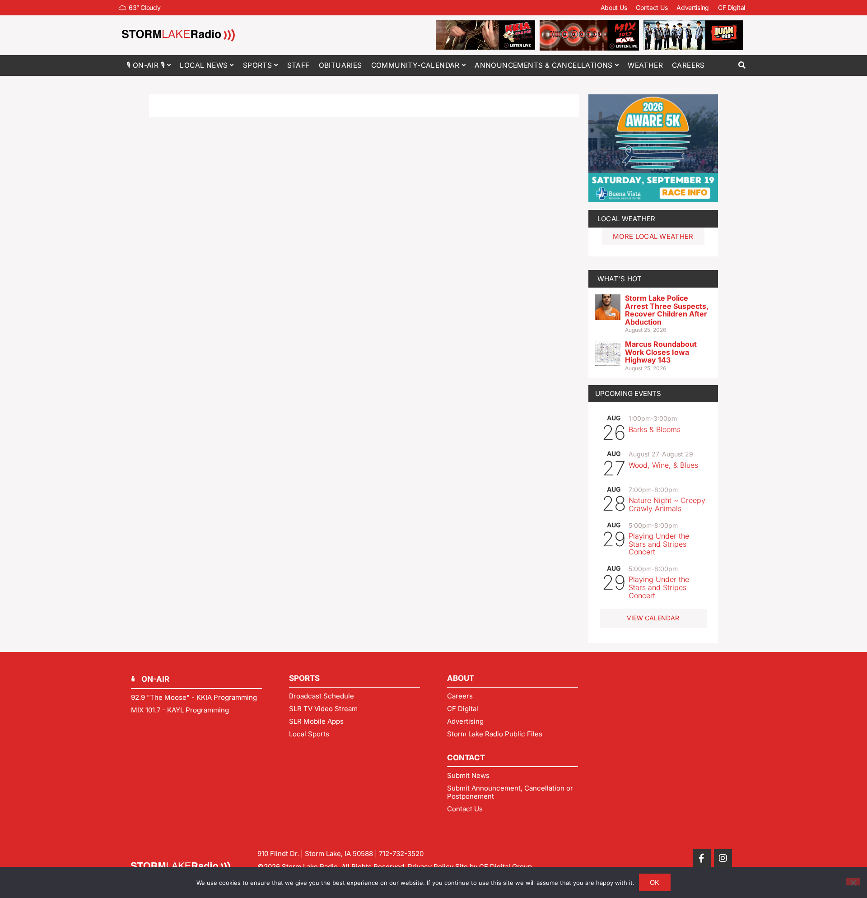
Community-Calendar (415, 65)
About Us (614, 7)
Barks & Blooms (655, 429)
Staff (298, 65)
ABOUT (460, 678)
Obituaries (340, 65)
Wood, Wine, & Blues (663, 465)
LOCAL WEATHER (626, 218)
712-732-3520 (401, 853)
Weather (645, 65)
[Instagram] (723, 858)
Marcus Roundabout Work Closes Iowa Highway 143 (661, 352)
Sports (257, 65)
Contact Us (651, 7)
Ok (655, 882)
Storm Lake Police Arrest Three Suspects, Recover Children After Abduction (667, 309)
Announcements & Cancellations (544, 65)
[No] (853, 881)
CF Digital (731, 7)
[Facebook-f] (702, 858)
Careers (688, 65)
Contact (466, 757)
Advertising (692, 7)
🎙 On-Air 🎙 (145, 65)
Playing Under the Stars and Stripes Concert (659, 543)
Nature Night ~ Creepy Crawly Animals (667, 504)
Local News (204, 65)
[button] (742, 65)
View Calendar (653, 618)
